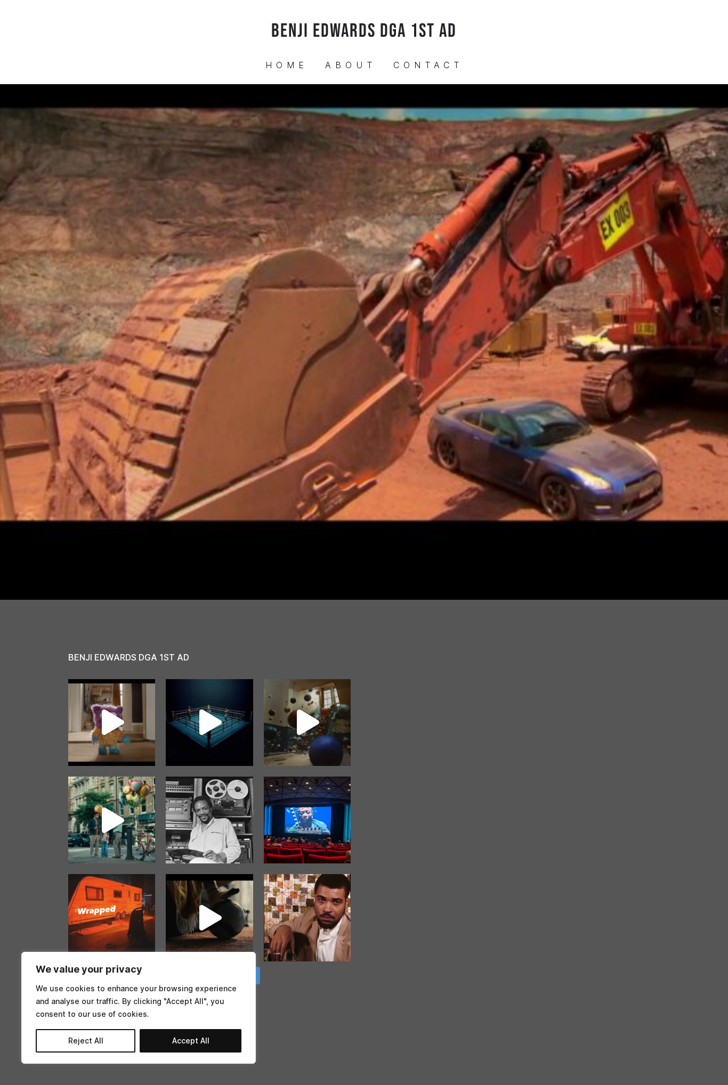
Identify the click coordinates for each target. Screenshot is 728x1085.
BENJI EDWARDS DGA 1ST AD (364, 31)
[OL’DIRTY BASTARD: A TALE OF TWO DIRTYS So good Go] (307, 820)
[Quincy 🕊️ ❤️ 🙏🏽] (209, 820)
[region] (138, 1008)
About (350, 65)
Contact (428, 65)
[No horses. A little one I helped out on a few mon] (111, 820)
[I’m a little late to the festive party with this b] (111, 722)
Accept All (190, 1040)
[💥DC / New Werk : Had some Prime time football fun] (209, 917)
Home (286, 65)
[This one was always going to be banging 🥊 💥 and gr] (209, 722)
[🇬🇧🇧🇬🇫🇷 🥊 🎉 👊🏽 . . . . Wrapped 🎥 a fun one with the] (111, 917)
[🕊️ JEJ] (307, 917)
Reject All (85, 1040)
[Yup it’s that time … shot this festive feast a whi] (307, 722)
